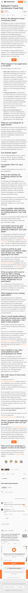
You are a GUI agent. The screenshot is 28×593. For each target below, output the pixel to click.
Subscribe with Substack (15, 568)
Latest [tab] (6, 530)
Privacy (12, 583)
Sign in (25, 1)
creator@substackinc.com (8, 381)
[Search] (25, 530)
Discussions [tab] (11, 530)
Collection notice (21, 583)
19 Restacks (16, 469)
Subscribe (20, 1)
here (9, 405)
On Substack (17, 266)
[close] (24, 548)
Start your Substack (10, 587)
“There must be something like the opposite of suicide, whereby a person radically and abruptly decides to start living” (10, 536)
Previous (5, 478)
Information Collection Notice (16, 572)
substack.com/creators (7, 341)
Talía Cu (5, 502)
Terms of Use (20, 571)
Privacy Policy (14, 573)
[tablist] (6, 487)
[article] (14, 538)
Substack (6, 541)
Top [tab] (2, 530)
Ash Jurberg (6, 509)
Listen (25, 11)
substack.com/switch (7, 263)
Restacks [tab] (10, 487)
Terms (16, 583)
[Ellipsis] (26, 503)
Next (24, 478)
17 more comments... (5, 524)
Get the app (20, 587)
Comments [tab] (4, 487)
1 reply (6, 518)
